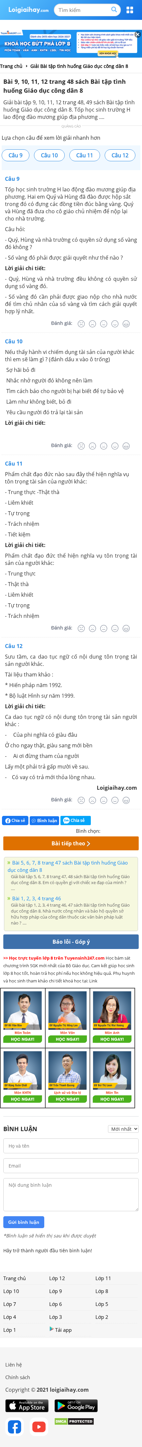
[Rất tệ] (81, 324)
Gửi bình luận (23, 1222)
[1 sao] (106, 830)
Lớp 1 (9, 1329)
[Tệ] (92, 324)
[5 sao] (137, 830)
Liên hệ (13, 1364)
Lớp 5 (101, 1304)
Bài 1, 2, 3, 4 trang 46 (36, 898)
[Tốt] (115, 324)
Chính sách (17, 1377)
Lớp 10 (11, 1291)
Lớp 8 (101, 1291)
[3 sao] (121, 830)
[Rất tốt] (126, 324)
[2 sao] (114, 830)
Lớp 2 (101, 1317)
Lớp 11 (103, 1278)
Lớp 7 (9, 1304)
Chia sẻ (18, 820)
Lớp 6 (55, 1304)
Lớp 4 (9, 1317)
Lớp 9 (55, 1291)
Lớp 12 (57, 1278)
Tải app (63, 1329)
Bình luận (47, 820)
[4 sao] (129, 830)
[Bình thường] (103, 324)
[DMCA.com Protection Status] (74, 1427)
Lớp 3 (55, 1317)
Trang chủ (14, 1278)
